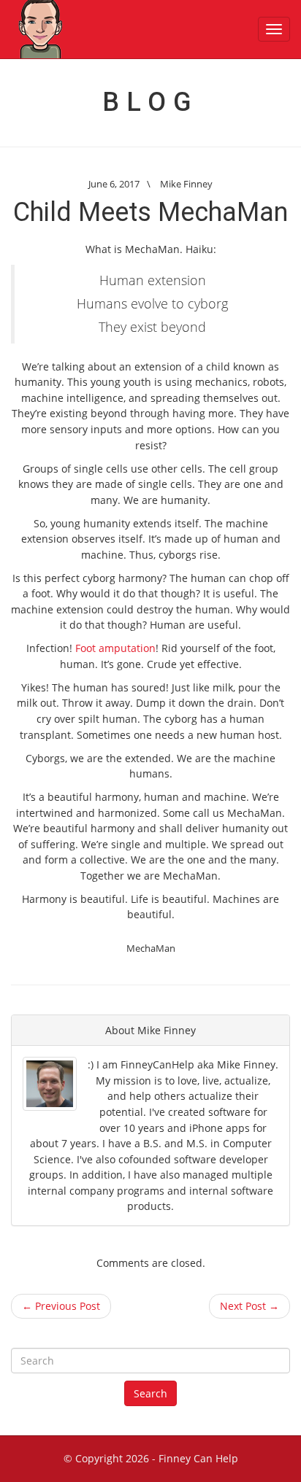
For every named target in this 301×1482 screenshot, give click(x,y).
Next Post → (249, 1306)
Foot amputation (115, 648)
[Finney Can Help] (40, 29)
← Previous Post (61, 1306)
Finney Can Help (198, 1458)
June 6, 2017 (114, 183)
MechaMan (150, 948)
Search (150, 1393)
